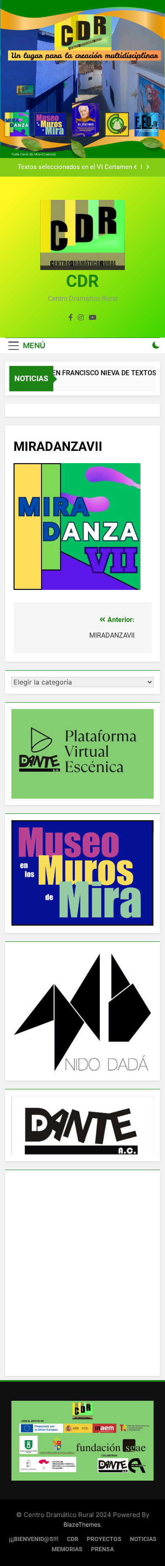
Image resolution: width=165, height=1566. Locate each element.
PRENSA (102, 1549)
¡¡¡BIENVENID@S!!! (33, 1539)
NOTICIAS (143, 1539)
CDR (82, 281)
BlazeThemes (81, 1524)
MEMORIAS (67, 1549)
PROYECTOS (104, 1539)
